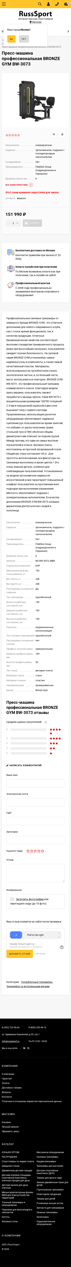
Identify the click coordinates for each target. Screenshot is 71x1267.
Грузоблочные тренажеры (37, 982)
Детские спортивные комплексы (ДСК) (47, 1172)
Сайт (9, 812)
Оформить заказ (10, 1131)
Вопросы (6, 1092)
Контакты (7, 1097)
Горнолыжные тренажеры (50, 1189)
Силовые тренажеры (47, 1157)
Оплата (5, 1083)
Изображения (14, 890)
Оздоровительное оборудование (46, 1223)
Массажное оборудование (50, 1152)
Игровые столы (10, 1221)
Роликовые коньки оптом (50, 1203)
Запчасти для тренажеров (50, 1208)
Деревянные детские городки (17, 1170)
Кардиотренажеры (46, 1161)
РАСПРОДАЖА (9, 1157)
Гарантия (7, 1078)
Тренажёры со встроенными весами (28, 986)
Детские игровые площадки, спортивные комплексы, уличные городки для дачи (16, 1178)
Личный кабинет (10, 1127)
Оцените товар (14, 851)
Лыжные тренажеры (47, 1212)
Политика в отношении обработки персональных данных (32, 1101)
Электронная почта (17, 794)
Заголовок (12, 831)
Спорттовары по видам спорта (18, 1161)
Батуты (5, 1217)
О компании (8, 1074)
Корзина (6, 1122)
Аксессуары (43, 1217)
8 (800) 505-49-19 (37, 1027)
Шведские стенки (10, 1166)
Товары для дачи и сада (49, 1178)
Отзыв (9, 859)
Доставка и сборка (11, 1087)
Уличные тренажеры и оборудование (13, 1203)
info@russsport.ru (10, 1041)
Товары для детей (46, 1198)
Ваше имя (11, 775)
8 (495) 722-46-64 (10, 1027)
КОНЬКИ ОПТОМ (10, 1152)
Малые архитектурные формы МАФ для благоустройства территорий (17, 1195)
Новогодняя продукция (49, 1194)
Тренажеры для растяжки (50, 1166)
